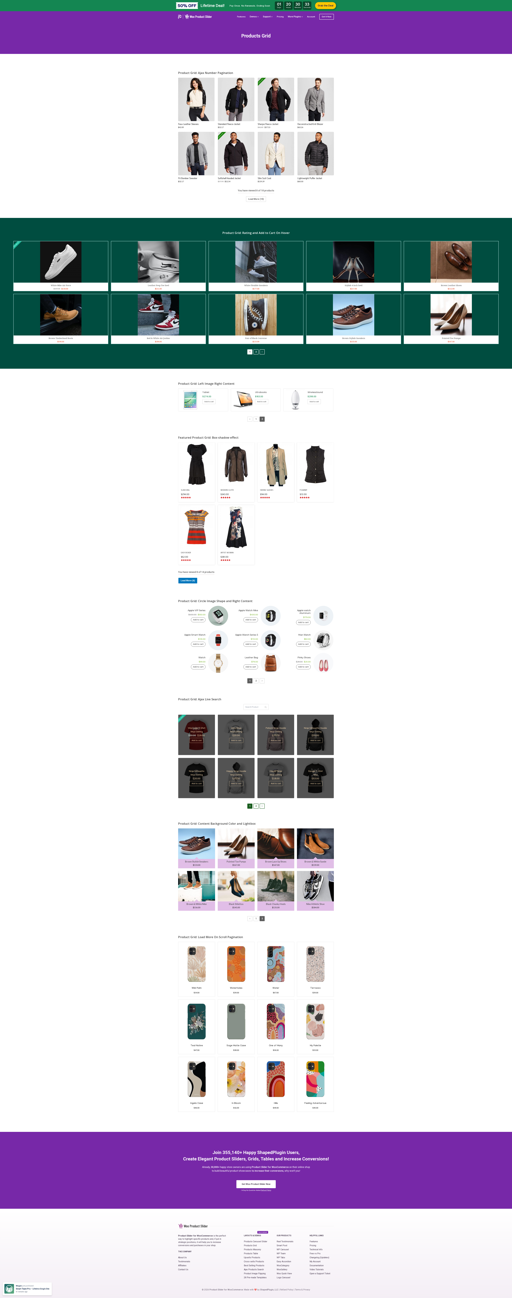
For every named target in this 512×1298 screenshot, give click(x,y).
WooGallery (282, 1269)
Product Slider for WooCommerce (226, 1289)
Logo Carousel (283, 1277)
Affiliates (182, 1265)
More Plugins (294, 16)
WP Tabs (281, 1257)
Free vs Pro (315, 1253)
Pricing (280, 16)
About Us (182, 1257)
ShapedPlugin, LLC (269, 1289)
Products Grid (250, 1245)
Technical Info (316, 1249)
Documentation (317, 1265)
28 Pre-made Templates (255, 1277)
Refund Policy (266, 1190)
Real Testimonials (285, 1241)
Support (267, 16)
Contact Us (183, 1269)
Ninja (315, 774)
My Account (315, 1261)
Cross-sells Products (254, 1261)
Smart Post (282, 1245)
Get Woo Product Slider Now (256, 1184)
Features (241, 16)
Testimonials (184, 1261)
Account (311, 16)
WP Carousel (283, 1249)
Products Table (251, 1253)
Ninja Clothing (197, 731)
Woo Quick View (284, 1273)
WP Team (281, 1253)
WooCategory (283, 1265)
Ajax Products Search (254, 1269)
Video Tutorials (317, 1269)
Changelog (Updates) (319, 1257)
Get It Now (326, 16)
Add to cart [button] (196, 100)
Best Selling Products (254, 1265)
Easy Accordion (284, 1261)
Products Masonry (252, 1249)
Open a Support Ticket (320, 1273)
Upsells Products (252, 1257)
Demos (253, 16)
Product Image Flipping (255, 1273)
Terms (298, 1289)
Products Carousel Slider (255, 1241)
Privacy (306, 1289)
